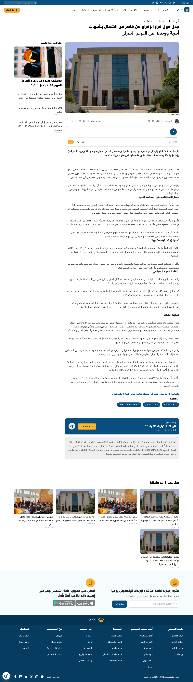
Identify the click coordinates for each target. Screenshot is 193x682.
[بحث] (35, 3)
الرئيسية (166, 10)
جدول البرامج (177, 648)
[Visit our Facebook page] (174, 3)
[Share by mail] (77, 121)
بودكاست (178, 654)
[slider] (122, 137)
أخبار (157, 10)
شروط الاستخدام (54, 654)
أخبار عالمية (148, 654)
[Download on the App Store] (85, 603)
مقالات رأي (148, 660)
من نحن (59, 635)
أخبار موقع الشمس (142, 629)
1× (71, 142)
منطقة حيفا (148, 21)
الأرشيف (25, 648)
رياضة (124, 10)
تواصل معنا (24, 642)
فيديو (150, 666)
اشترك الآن (119, 604)
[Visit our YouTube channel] (161, 3)
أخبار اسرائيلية (147, 642)
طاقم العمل (56, 642)
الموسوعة (97, 10)
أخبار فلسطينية (146, 635)
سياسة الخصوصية (54, 648)
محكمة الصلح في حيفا (129, 404)
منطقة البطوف (115, 660)
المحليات (117, 629)
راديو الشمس (175, 629)
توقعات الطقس (85, 660)
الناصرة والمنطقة (115, 642)
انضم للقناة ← (87, 426)
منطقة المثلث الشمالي (112, 654)
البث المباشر (10, 10)
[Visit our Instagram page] (170, 3)
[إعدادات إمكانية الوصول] (6, 675)
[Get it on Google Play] (64, 603)
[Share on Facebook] (85, 121)
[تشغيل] (173, 131)
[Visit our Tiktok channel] (153, 3)
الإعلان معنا (24, 635)
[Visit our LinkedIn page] (157, 3)
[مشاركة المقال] (89, 121)
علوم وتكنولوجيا (112, 10)
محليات (146, 10)
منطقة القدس (116, 635)
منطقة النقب (116, 648)
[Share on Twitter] (81, 121)
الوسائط (85, 10)
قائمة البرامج (177, 642)
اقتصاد (134, 10)
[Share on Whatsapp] (73, 121)
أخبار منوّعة (86, 629)
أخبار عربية (148, 648)
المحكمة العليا (170, 404)
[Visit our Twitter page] (165, 3)
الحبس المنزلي (151, 404)
